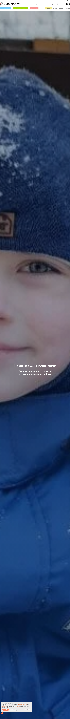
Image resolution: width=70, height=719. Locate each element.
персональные (4, 706)
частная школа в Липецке (12, 4)
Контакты (68, 8)
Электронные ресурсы (58, 8)
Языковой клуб (33, 8)
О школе (48, 8)
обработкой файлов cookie (22, 704)
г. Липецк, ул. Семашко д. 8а (38, 4)
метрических (18, 706)
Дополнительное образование (19, 8)
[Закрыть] (2, 713)
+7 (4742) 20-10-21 (57, 4)
